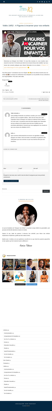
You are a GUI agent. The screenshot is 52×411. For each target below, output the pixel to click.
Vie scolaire (7, 357)
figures (7, 90)
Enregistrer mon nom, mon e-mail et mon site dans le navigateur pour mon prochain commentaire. (24, 176)
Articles (5, 330)
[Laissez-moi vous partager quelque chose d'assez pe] (8, 264)
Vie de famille (28, 23)
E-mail (21, 168)
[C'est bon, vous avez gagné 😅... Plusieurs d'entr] (32, 276)
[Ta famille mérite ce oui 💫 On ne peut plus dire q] (44, 276)
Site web (35, 168)
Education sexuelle (9, 345)
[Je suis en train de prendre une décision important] (44, 264)
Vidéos (21, 23)
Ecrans (6, 342)
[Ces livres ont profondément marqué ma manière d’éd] (8, 276)
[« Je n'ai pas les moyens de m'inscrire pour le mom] (20, 264)
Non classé (6, 360)
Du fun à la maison (9, 339)
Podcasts (5, 363)
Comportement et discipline (11, 336)
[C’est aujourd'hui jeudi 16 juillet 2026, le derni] (20, 276)
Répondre (44, 114)
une (11, 90)
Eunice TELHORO (10, 92)
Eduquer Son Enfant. (26, 403)
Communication (8, 333)
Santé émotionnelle (9, 351)
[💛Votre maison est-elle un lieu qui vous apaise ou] (32, 264)
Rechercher (4, 188)
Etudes (6, 348)
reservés (28, 405)
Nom (5, 168)
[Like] (42, 92)
